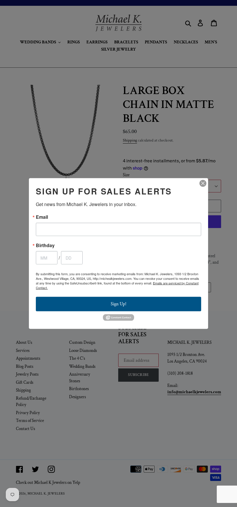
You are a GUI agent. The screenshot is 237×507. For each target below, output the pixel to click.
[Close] (202, 183)
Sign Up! (118, 304)
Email (42, 217)
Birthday (45, 245)
